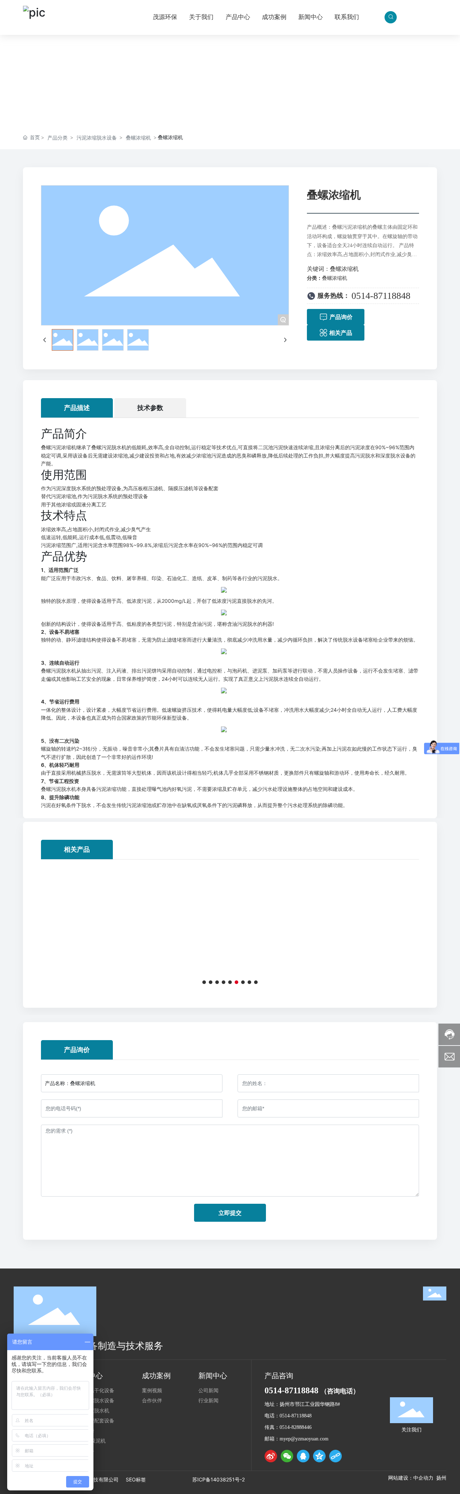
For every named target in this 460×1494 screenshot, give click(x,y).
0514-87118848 (382, 296)
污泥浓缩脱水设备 (97, 138)
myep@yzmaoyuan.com (304, 1438)
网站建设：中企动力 (410, 1478)
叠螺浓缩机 (138, 138)
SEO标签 (136, 1479)
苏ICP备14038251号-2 (218, 1479)
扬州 (441, 1478)
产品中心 (230, 68)
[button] (204, 982)
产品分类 (57, 138)
